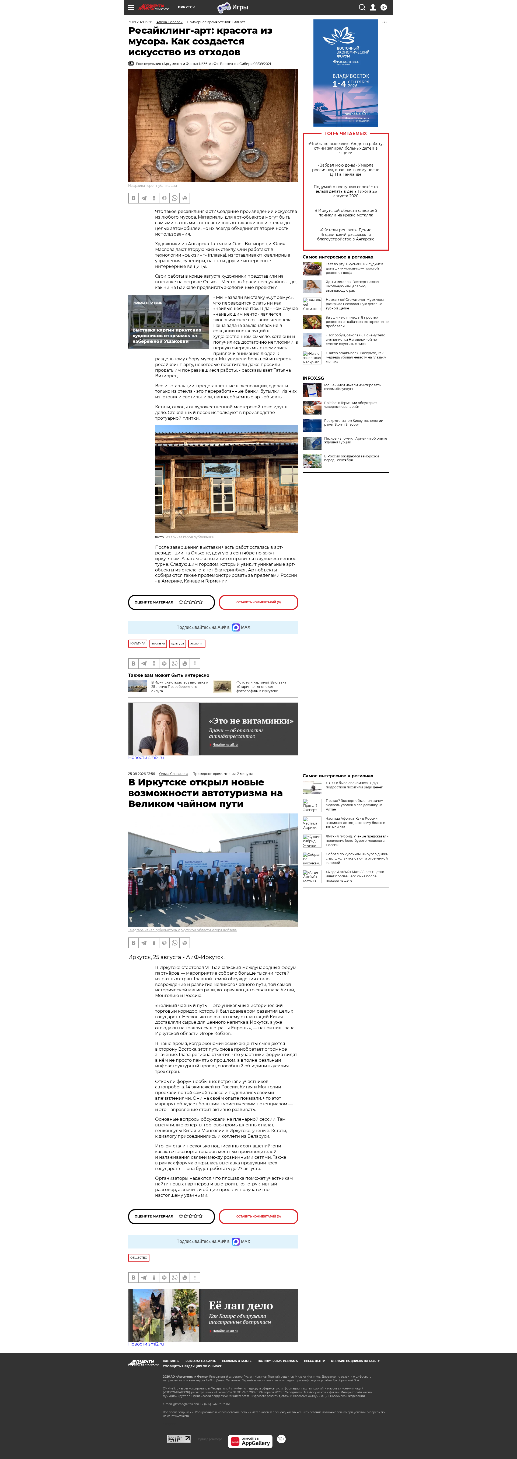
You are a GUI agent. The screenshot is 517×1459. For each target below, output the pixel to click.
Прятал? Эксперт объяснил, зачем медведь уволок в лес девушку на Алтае (354, 805)
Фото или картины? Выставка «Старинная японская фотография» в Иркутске (261, 686)
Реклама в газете (236, 1361)
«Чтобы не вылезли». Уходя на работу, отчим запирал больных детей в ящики (345, 148)
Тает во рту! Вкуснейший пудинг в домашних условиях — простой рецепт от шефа (354, 268)
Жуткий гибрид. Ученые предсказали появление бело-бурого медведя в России (357, 840)
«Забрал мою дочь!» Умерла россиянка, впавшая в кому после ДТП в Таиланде (345, 170)
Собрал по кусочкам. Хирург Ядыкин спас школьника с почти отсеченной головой (357, 858)
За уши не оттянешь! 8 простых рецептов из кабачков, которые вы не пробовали (357, 321)
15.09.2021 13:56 (140, 22)
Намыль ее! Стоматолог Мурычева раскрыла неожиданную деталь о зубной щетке (355, 304)
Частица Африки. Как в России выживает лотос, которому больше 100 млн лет (355, 822)
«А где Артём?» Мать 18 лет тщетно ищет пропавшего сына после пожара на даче (355, 876)
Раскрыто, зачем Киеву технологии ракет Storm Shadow (353, 422)
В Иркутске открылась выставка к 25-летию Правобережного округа (179, 686)
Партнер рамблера (209, 1439)
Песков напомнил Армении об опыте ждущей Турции (355, 440)
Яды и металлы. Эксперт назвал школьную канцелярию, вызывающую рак (352, 286)
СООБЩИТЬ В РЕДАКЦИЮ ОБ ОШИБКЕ (192, 1366)
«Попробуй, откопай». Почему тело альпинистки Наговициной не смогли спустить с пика (355, 339)
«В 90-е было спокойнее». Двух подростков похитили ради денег (354, 785)
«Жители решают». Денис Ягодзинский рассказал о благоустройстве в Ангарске (346, 235)
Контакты (171, 1361)
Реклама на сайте (201, 1361)
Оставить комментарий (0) (258, 602)
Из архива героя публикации (152, 186)
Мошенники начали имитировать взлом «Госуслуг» (352, 387)
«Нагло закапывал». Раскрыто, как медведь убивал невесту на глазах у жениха (356, 357)
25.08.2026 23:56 (141, 774)
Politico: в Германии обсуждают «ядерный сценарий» (350, 405)
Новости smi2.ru (146, 757)
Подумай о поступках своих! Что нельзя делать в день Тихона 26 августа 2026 (346, 191)
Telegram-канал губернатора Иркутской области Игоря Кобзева (182, 930)
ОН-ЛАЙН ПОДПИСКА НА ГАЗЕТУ (355, 1361)
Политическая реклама (278, 1361)
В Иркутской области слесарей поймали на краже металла (346, 213)
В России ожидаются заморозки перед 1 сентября (351, 458)
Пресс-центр (314, 1361)
